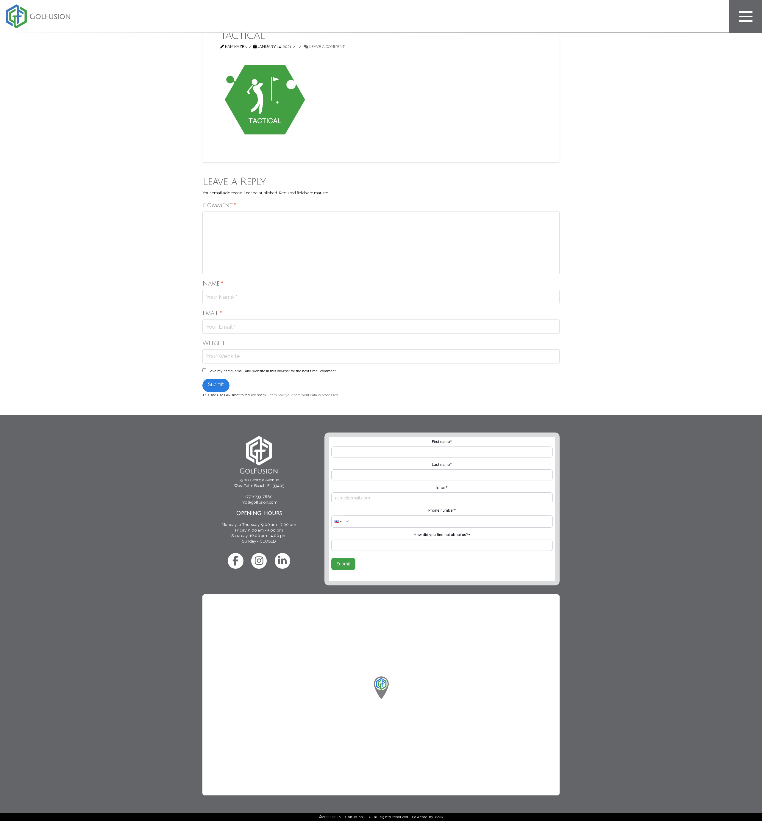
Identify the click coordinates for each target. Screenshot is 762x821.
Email (212, 313)
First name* (442, 441)
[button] (745, 16)
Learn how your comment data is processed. (303, 395)
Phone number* (442, 510)
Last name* (442, 464)
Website (214, 343)
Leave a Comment (326, 46)
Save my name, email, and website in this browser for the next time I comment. (273, 371)
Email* (442, 487)
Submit (343, 564)
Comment (219, 205)
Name (212, 283)
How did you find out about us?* (442, 534)
